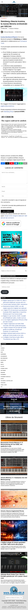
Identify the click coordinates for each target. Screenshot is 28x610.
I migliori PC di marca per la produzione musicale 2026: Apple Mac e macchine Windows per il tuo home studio (15, 312)
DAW (2, 352)
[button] (25, 270)
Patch (2, 364)
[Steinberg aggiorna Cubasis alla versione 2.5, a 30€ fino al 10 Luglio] (14, 407)
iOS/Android (4, 356)
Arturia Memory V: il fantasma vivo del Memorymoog (14, 478)
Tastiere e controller (7, 380)
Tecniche (3, 382)
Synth (2, 378)
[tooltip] (3, 163)
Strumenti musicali (6, 376)
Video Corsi (4, 384)
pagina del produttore (7, 106)
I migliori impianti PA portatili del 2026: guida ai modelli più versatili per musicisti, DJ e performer (14, 329)
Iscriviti (5, 292)
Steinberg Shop (8, 111)
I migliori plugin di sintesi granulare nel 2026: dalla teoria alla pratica (13, 543)
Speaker (3, 372)
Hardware (3, 354)
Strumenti (4, 18)
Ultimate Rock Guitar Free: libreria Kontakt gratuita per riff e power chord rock (14, 576)
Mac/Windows (4, 358)
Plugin (2, 366)
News (2, 362)
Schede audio (4, 368)
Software (3, 370)
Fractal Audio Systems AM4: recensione (15, 304)
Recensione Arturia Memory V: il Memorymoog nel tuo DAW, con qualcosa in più (12, 444)
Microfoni (3, 360)
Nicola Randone (9, 32)
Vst (1, 386)
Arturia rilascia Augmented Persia (12, 511)
